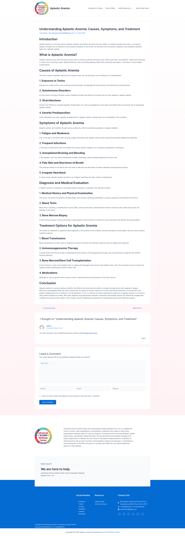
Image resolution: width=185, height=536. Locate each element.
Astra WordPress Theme (111, 532)
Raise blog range (91, 333)
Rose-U (48, 326)
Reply (144, 338)
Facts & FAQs (110, 8)
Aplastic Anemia (60, 8)
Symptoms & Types (95, 8)
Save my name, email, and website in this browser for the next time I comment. (71, 396)
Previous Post (48, 308)
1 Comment (43, 33)
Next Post (138, 308)
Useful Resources (124, 8)
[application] (132, 8)
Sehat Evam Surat (142, 8)
